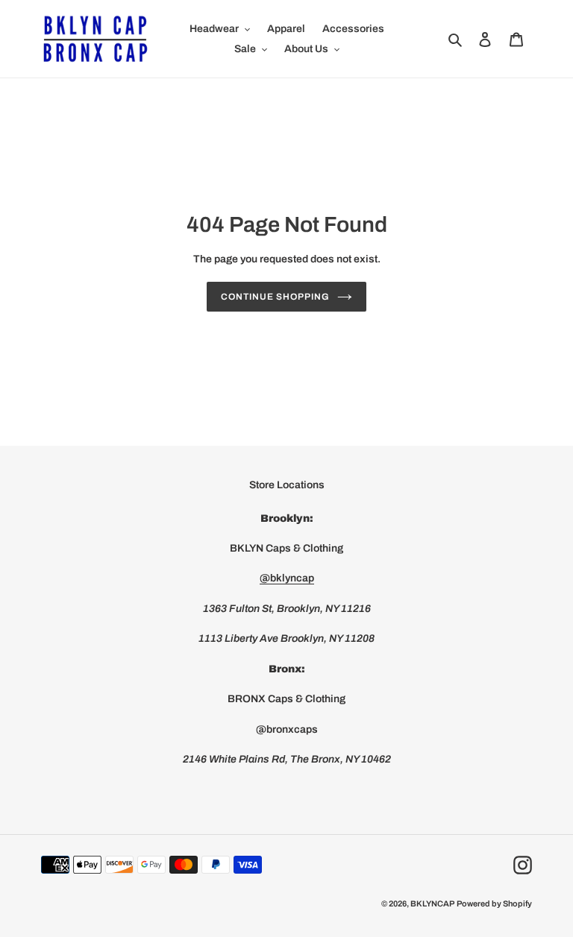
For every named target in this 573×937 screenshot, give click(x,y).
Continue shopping (275, 296)
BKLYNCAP (432, 903)
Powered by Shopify (494, 903)
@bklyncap (287, 578)
